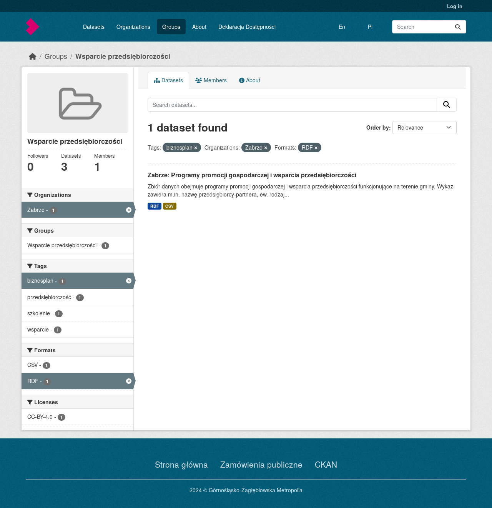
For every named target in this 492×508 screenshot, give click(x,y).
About (199, 26)
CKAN (326, 464)
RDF (154, 206)
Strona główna (181, 464)
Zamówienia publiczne (261, 464)
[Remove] (195, 148)
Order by (377, 127)
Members (214, 80)
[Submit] (457, 26)
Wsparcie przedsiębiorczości (122, 56)
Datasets (94, 26)
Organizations (133, 26)
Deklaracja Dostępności (247, 26)
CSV (169, 206)
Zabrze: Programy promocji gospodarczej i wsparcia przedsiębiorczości (252, 174)
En (342, 26)
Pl (370, 26)
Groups (171, 26)
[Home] (33, 56)
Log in (454, 6)
